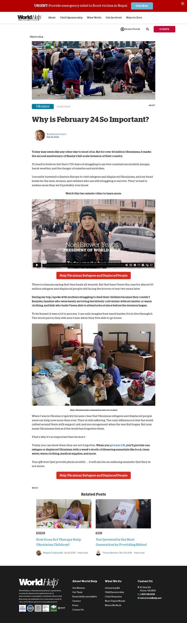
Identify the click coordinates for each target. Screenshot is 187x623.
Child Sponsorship (71, 17)
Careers (76, 601)
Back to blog (37, 37)
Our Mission (78, 588)
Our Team (77, 592)
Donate (164, 29)
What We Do (94, 17)
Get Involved (114, 17)
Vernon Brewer (110, 553)
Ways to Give (134, 17)
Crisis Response (113, 597)
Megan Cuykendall (53, 553)
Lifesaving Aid (112, 588)
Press (75, 605)
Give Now (142, 6)
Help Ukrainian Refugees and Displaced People (94, 275)
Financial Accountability (84, 597)
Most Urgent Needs (115, 601)
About (52, 17)
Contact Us (78, 610)
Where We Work (113, 605)
